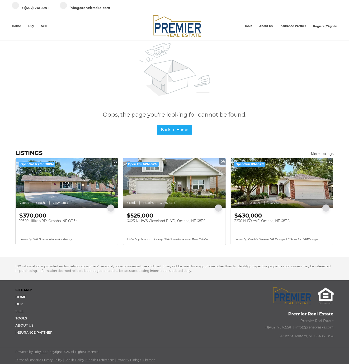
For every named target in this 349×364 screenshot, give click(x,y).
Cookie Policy (74, 360)
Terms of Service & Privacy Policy (38, 360)
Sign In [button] (332, 26)
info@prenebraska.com (314, 327)
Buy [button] (31, 26)
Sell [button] (44, 26)
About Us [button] (266, 26)
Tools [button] (248, 26)
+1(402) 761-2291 (278, 327)
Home (16, 26)
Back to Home (174, 129)
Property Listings (129, 360)
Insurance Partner (293, 26)
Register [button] (319, 26)
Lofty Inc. (40, 352)
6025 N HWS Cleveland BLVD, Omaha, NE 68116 (166, 221)
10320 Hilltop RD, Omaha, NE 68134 (48, 221)
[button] (35, 297)
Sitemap (149, 360)
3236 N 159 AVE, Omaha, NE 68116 (262, 221)
